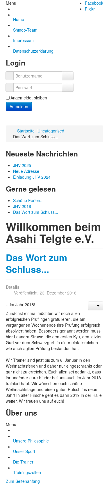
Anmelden (19, 106)
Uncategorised (50, 131)
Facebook (94, 3)
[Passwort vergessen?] (68, 87)
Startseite (26, 131)
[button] (95, 306)
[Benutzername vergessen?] (68, 75)
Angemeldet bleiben (28, 98)
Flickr (90, 9)
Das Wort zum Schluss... (36, 263)
